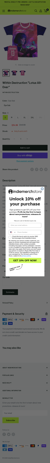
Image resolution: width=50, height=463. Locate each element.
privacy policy (26, 256)
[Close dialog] (42, 189)
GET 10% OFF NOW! (25, 260)
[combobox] (12, 232)
